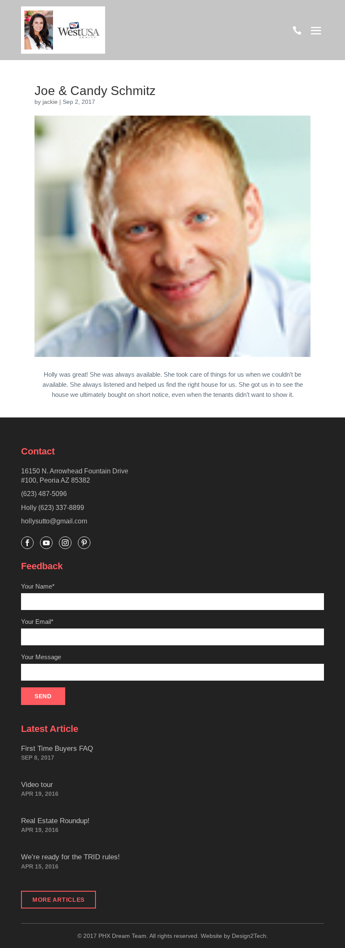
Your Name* (38, 586)
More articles (58, 899)
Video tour (37, 785)
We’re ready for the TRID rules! (70, 857)
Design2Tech (249, 935)
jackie (50, 101)
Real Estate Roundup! (55, 821)
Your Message (41, 656)
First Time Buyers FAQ (57, 749)
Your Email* (37, 621)
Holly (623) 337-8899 (52, 507)
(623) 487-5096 (44, 493)
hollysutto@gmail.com (54, 521)
